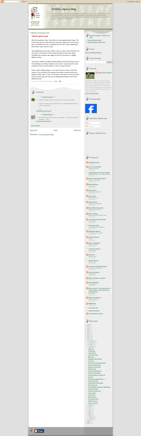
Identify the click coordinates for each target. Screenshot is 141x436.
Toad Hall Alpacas (94, 282)
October (90, 345)
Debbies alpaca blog (64, 9)
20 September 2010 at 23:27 (43, 121)
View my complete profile (91, 93)
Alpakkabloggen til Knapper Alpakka (99, 172)
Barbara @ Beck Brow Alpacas (97, 178)
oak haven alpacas (48, 97)
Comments (91, 126)
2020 (88, 325)
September (91, 347)
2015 (88, 329)
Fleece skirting (92, 393)
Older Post (77, 130)
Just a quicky (92, 186)
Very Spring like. (93, 221)
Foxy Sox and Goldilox (94, 180)
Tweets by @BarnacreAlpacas (93, 52)
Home (55, 130)
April (89, 413)
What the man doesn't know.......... (97, 379)
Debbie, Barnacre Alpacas (105, 72)
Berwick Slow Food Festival (95, 383)
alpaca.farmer (92, 190)
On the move (91, 395)
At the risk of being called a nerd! (97, 363)
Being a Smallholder (94, 243)
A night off (90, 349)
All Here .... (91, 238)
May (89, 411)
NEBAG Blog (92, 303)
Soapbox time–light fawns (95, 203)
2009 (88, 421)
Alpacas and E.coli (93, 299)
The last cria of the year (94, 391)
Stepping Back (92, 274)
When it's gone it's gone (40, 36)
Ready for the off (92, 385)
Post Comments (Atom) (46, 134)
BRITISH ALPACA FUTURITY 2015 (97, 215)
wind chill (90, 377)
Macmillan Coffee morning (95, 359)
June (89, 409)
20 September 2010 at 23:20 (43, 111)
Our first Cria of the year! (95, 209)
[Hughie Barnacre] (91, 112)
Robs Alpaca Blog (94, 225)
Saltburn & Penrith (93, 244)
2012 (88, 335)
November (91, 343)
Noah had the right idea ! (95, 191)
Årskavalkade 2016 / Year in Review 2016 (99, 174)
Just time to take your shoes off (96, 375)
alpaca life (91, 254)
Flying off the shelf (93, 381)
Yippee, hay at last (93, 403)
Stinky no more (92, 256)
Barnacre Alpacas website (95, 40)
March (90, 415)
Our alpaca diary (93, 308)
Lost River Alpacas (94, 272)
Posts (89, 123)
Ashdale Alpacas (93, 260)
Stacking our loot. (92, 401)
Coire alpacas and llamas (96, 313)
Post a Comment (35, 125)
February (91, 417)
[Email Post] (60, 81)
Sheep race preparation (94, 373)
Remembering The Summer (95, 233)
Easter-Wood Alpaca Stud (96, 208)
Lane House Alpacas (94, 249)
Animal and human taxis (94, 365)
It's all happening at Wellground (97, 227)
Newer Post (33, 130)
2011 (88, 336)
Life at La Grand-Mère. (95, 167)
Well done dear (92, 369)
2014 (88, 331)
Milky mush (91, 357)
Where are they (92, 397)
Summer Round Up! (94, 168)
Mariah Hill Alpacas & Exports (97, 278)
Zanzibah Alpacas (47, 114)
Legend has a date (93, 355)
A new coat (91, 361)
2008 (88, 423)
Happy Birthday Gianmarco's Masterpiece (99, 387)
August (90, 405)
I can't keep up (92, 353)
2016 (88, 326)
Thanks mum (91, 351)
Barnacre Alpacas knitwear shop (96, 42)
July (89, 407)
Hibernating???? (93, 284)
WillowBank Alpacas (94, 231)
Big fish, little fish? (93, 197)
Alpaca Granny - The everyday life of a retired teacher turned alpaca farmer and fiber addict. (100, 290)
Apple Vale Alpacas (94, 310)
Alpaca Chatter (93, 202)
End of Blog (92, 293)
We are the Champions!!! (94, 371)
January (90, 419)
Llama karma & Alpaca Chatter (97, 219)
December (91, 341)
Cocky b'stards (92, 250)
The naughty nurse (93, 399)
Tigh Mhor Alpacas (94, 162)
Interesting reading (93, 389)
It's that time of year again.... (96, 268)
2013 (88, 333)
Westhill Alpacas (93, 184)
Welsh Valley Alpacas (95, 297)
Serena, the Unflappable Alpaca (98, 266)
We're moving (92, 262)
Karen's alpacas (93, 213)
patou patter (92, 196)
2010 (88, 339)
